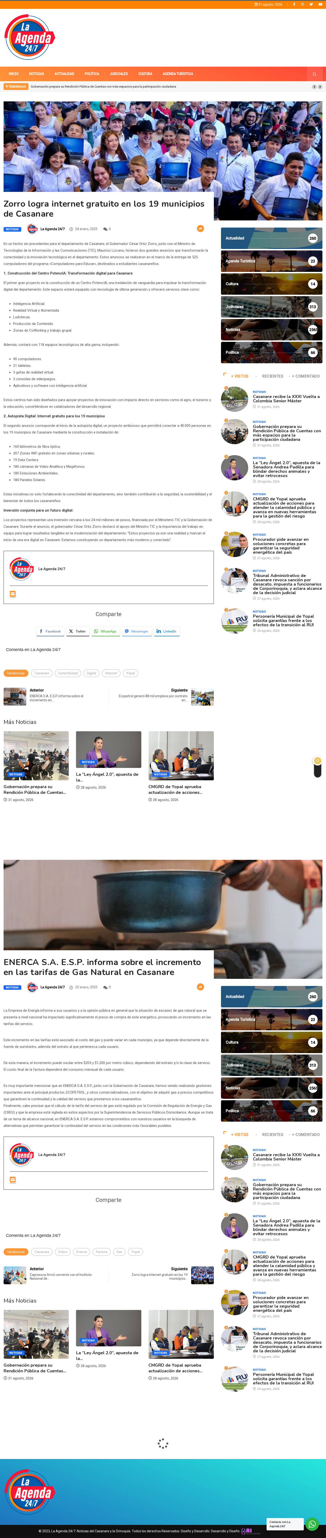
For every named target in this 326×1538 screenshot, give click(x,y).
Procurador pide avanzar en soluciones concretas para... (176, 785)
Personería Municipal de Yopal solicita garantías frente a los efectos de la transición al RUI (283, 620)
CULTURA (145, 74)
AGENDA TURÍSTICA (178, 74)
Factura (101, 1252)
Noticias (12, 229)
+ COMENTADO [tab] (306, 376)
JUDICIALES (119, 74)
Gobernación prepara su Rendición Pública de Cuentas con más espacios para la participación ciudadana (287, 433)
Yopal (130, 673)
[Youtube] (320, 4)
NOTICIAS (36, 74)
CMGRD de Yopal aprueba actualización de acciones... (103, 789)
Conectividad (68, 673)
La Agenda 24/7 (53, 229)
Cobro (62, 1252)
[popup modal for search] (314, 74)
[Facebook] (294, 4)
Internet (111, 673)
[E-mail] (13, 594)
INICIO (14, 74)
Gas (119, 1252)
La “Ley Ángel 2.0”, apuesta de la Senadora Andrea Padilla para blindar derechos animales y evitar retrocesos (105, 86)
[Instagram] (302, 4)
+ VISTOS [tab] (240, 376)
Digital (91, 673)
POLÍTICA (92, 74)
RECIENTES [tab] (273, 376)
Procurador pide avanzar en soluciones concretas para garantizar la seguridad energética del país (281, 546)
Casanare (42, 673)
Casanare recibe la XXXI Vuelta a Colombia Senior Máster (286, 399)
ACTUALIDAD (64, 74)
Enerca (81, 1252)
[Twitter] (311, 4)
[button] (314, 87)
